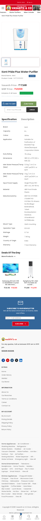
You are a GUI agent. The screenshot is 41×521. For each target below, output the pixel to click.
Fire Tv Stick (29, 469)
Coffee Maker (16, 486)
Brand (5, 127)
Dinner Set (25, 491)
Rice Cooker (6, 494)
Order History (6, 375)
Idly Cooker (6, 489)
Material (6, 189)
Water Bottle (6, 491)
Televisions (25, 463)
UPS (32, 456)
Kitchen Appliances (9, 476)
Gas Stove (14, 478)
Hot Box (16, 491)
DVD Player (19, 469)
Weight (6, 236)
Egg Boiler (5, 486)
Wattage (6, 232)
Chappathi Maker (25, 476)
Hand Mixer (27, 486)
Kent (13, 75)
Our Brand (5, 382)
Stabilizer (18, 449)
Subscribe (19, 324)
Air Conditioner (23, 444)
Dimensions (7, 158)
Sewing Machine (8, 456)
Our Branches (7, 395)
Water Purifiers (13, 12)
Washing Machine (8, 446)
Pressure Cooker (27, 481)
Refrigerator (21, 446)
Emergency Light (21, 459)
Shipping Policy (7, 423)
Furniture (5, 454)
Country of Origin (9, 241)
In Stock (32, 76)
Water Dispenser (22, 456)
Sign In (30, 2)
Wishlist (4, 378)
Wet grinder (28, 494)
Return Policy (6, 429)
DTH (11, 469)
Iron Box (33, 451)
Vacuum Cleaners (8, 451)
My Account (6, 416)
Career (4, 402)
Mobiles (29, 466)
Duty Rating (7, 154)
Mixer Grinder (28, 12)
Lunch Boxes (16, 489)
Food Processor (7, 496)
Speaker (5, 469)
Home (4, 371)
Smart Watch (15, 471)
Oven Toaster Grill (23, 483)
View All (33, 459)
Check (32, 110)
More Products (7, 256)
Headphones (6, 466)
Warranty (6, 245)
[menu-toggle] (3, 8)
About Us (5, 392)
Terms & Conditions (9, 399)
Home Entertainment (10, 463)
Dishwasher (14, 481)
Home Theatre (18, 466)
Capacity (6, 131)
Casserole (27, 489)
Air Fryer (34, 491)
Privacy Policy (7, 426)
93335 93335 (21, 2)
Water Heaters (7, 449)
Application (7, 139)
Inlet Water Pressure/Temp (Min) (13, 175)
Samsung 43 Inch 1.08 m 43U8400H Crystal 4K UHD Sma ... (10, 283)
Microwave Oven (26, 478)
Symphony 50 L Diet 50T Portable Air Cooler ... (30, 283)
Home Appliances (9, 444)
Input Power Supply (10, 183)
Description (27, 119)
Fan (11, 454)
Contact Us (6, 406)
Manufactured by (9, 196)
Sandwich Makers (8, 483)
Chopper (5, 478)
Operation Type (9, 228)
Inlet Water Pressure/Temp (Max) (13, 166)
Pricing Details (7, 419)
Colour (5, 135)
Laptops (5, 471)
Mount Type (7, 224)
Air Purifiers (19, 454)
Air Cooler (27, 449)
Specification (9, 119)
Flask (34, 483)
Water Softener (7, 459)
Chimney (5, 481)
